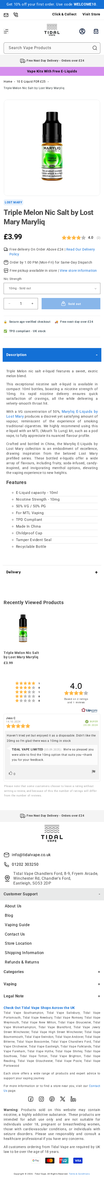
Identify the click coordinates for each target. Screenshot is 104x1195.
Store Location (18, 943)
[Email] (8, 14)
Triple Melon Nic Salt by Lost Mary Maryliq (34, 88)
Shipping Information (24, 952)
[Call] (18, 14)
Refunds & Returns (22, 962)
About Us (13, 906)
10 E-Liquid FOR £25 (31, 81)
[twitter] (63, 1100)
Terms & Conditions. (79, 1174)
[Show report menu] (94, 772)
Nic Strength (13, 279)
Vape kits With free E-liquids (52, 71)
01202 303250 (25, 864)
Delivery (13, 572)
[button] (6, 31)
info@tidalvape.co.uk (31, 855)
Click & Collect (64, 14)
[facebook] (31, 1100)
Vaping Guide (17, 925)
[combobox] (52, 48)
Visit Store (91, 14)
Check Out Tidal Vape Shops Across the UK (39, 1008)
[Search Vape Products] (94, 48)
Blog (9, 915)
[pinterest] (52, 1100)
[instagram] (41, 1100)
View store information (78, 270)
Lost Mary (13, 202)
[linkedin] (73, 1100)
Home (8, 81)
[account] (82, 31)
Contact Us (15, 934)
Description (16, 355)
